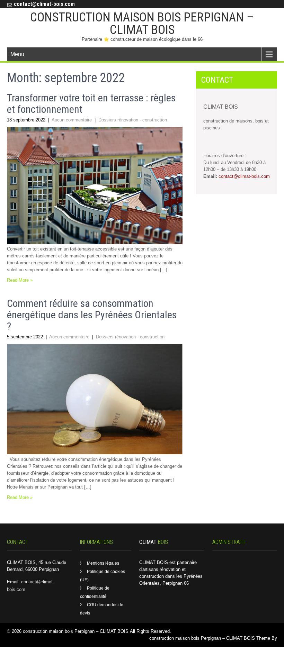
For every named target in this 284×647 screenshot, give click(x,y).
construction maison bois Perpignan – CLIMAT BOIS (142, 23)
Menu (17, 54)
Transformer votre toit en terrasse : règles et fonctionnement (91, 103)
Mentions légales (103, 563)
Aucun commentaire (72, 119)
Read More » (20, 280)
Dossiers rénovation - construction (132, 119)
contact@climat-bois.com (44, 4)
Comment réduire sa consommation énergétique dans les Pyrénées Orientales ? (92, 314)
